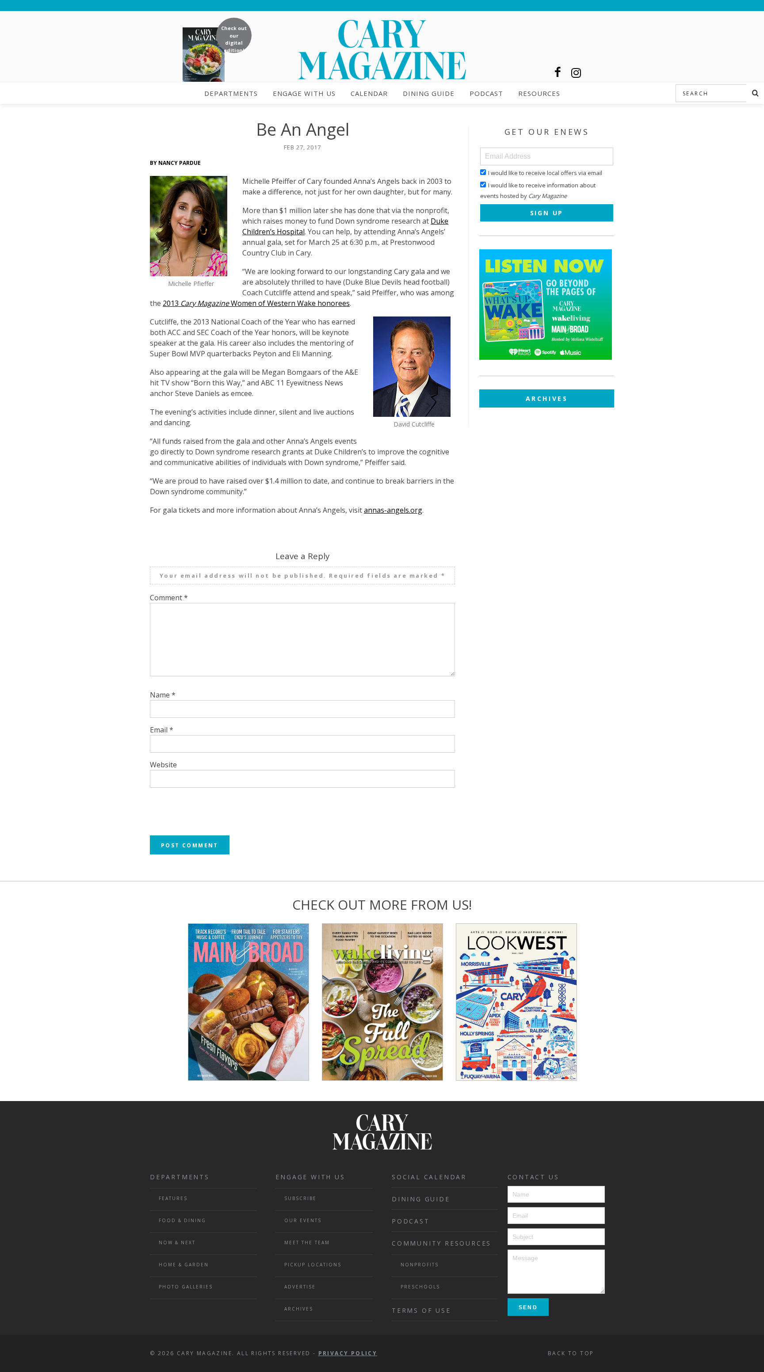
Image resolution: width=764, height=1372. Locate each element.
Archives (547, 398)
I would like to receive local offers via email (545, 173)
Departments (231, 93)
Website (163, 765)
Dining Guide (429, 93)
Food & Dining (182, 1220)
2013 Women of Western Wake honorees (256, 303)
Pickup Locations (312, 1264)
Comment (169, 597)
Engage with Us (304, 93)
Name (163, 695)
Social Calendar (429, 1177)
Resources (539, 93)
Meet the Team (307, 1242)
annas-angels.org (393, 510)
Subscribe (300, 1198)
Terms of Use (421, 1310)
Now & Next (177, 1242)
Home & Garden (184, 1264)
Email (161, 730)
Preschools (420, 1287)
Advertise (300, 1287)
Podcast (486, 93)
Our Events (302, 1220)
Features (173, 1198)
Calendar (369, 93)
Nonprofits (420, 1264)
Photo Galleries (186, 1287)
